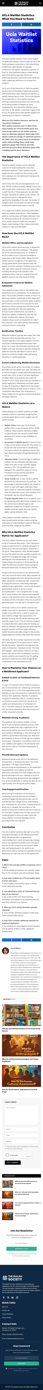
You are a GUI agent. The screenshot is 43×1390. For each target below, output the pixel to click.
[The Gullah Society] (21, 3)
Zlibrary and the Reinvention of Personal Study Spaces (21, 1029)
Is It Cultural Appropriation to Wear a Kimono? (28, 1204)
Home (4, 9)
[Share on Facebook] (11, 24)
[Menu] (3, 3)
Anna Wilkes (16, 948)
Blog (8, 9)
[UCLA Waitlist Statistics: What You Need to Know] (21, 41)
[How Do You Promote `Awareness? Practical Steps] (21, 1076)
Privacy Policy (19, 1256)
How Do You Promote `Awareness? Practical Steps (19, 1090)
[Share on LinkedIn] (31, 24)
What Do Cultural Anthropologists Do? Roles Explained (20, 1060)
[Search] (40, 3)
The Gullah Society (17, 1387)
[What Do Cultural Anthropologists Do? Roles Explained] (21, 1045)
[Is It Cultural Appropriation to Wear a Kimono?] (7, 1205)
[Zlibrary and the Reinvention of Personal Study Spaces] (21, 1015)
